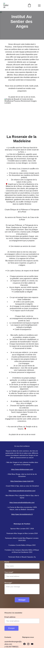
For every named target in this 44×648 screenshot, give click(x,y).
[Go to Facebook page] (24, 644)
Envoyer (22, 600)
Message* (8, 583)
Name (6, 562)
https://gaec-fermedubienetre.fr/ (22, 514)
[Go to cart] (29, 6)
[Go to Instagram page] (28, 644)
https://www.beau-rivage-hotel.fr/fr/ (22, 481)
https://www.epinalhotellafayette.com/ (22, 502)
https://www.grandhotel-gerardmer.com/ (22, 491)
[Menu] (39, 5)
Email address (9, 617)
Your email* (8, 572)
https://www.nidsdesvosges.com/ (22, 469)
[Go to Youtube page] (32, 644)
